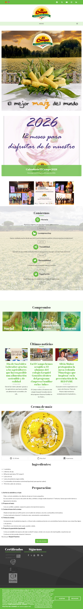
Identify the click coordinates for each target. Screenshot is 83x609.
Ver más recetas (41, 541)
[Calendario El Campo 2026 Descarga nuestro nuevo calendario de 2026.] (41, 146)
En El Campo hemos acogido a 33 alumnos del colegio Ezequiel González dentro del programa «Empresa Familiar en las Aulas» (41, 374)
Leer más (41, 228)
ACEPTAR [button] (62, 598)
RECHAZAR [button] (74, 598)
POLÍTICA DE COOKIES (9, 606)
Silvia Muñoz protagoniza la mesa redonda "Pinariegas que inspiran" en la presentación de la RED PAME (66, 372)
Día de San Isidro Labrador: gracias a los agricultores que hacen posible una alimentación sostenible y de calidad (16, 372)
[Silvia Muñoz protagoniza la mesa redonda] (69, 350)
